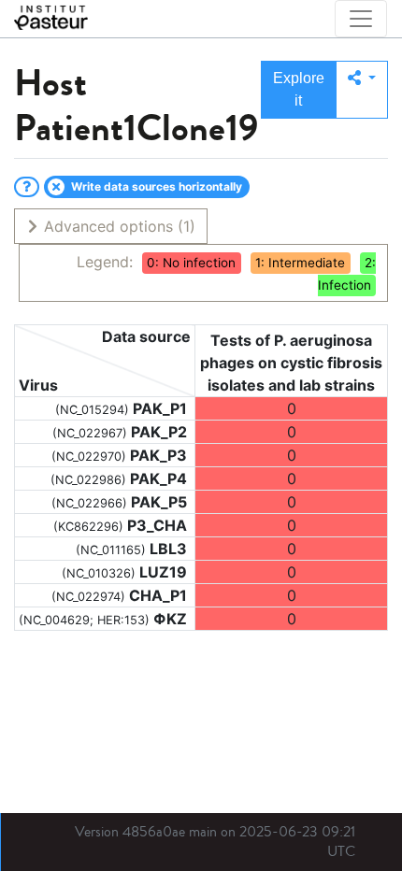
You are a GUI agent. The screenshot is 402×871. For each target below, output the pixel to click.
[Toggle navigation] (361, 18)
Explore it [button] (298, 89)
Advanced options (117, 226)
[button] (362, 90)
